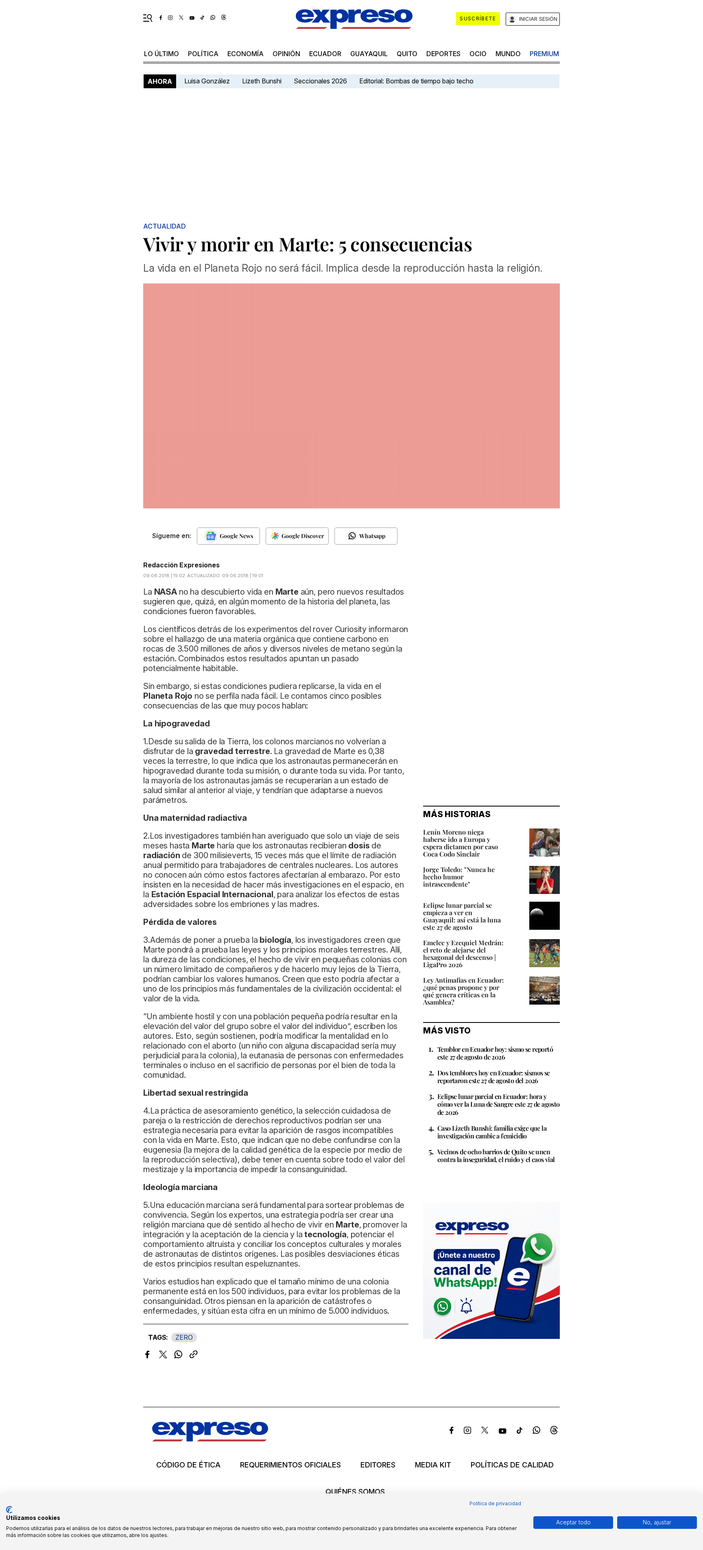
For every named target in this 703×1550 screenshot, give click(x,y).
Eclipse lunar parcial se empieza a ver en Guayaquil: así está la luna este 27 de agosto (462, 916)
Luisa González (207, 81)
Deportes (443, 53)
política (203, 53)
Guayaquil (369, 53)
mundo (508, 53)
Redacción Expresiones (181, 565)
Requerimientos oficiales (290, 1465)
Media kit (433, 1465)
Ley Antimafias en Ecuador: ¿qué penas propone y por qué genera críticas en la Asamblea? (463, 991)
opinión (286, 53)
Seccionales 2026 (320, 81)
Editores (377, 1465)
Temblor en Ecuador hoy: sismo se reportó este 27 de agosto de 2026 (495, 1053)
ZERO (184, 1337)
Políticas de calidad (512, 1465)
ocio (478, 53)
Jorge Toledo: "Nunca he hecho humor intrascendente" (459, 876)
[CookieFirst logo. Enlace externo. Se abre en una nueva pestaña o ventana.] (9, 1509)
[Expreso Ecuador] (210, 1438)
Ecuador (325, 53)
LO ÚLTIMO (161, 53)
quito (407, 53)
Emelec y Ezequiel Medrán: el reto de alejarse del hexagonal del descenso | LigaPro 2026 (463, 953)
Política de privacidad (495, 1503)
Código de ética (188, 1465)
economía (245, 53)
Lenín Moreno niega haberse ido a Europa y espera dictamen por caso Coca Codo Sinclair (460, 843)
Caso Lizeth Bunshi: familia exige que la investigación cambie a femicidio (491, 1132)
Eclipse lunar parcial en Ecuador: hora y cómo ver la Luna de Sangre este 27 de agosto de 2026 (498, 1104)
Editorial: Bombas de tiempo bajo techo (417, 81)
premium (544, 53)
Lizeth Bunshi (262, 81)
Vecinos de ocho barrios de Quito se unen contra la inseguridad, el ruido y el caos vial (496, 1155)
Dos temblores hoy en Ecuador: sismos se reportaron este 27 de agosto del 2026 (493, 1076)
